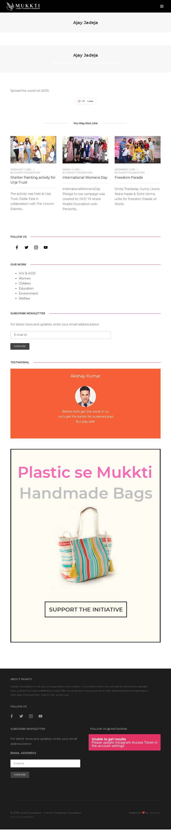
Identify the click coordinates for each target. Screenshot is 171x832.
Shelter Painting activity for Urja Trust (33, 180)
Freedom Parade (129, 178)
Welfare (24, 298)
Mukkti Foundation (103, 63)
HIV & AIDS (27, 273)
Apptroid (155, 805)
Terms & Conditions (22, 810)
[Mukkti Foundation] (23, 6)
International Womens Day (85, 178)
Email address (23, 746)
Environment (28, 293)
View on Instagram (126, 754)
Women (25, 278)
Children (25, 283)
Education (26, 288)
